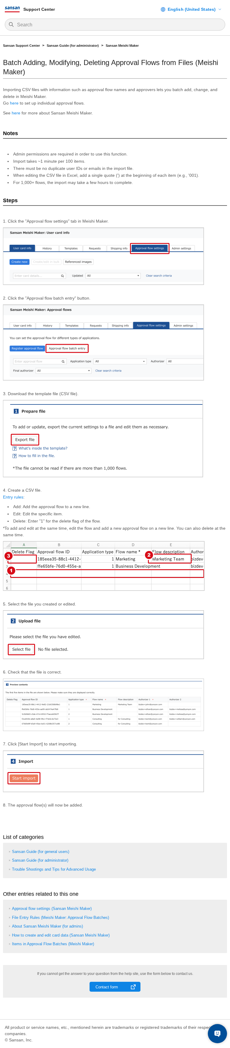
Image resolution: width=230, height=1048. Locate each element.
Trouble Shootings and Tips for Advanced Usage (54, 869)
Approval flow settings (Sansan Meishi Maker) (52, 908)
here (14, 103)
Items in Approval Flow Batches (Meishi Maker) (53, 944)
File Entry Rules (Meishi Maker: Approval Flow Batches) (60, 917)
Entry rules (13, 497)
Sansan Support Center (21, 45)
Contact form (107, 987)
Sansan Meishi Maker (122, 45)
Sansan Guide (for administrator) (73, 45)
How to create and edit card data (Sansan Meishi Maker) (61, 935)
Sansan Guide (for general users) (40, 851)
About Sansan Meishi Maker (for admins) (47, 926)
